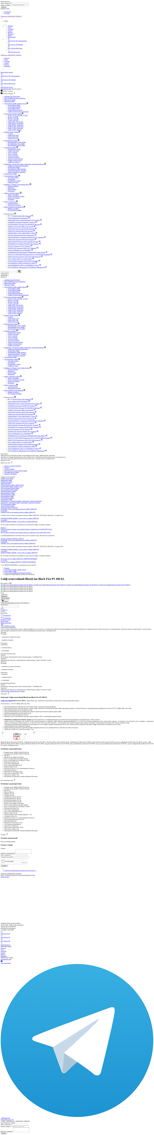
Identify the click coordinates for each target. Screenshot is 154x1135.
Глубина (6, 795)
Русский (6, 13)
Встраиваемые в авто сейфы (16, 145)
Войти (10, 35)
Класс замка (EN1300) (11, 765)
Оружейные (11, 179)
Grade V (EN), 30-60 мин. (15, 128)
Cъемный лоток (9, 816)
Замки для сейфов (13, 194)
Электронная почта (6, 857)
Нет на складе (5, 598)
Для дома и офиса (13, 177)
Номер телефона (6, 5)
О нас (9, 27)
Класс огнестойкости (10, 760)
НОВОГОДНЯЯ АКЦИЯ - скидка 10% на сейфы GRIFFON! (19, 521)
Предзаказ (4, 596)
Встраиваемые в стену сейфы (17, 142)
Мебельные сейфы (10, 100)
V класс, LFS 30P (13, 120)
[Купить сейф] (22, 739)
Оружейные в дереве (14, 149)
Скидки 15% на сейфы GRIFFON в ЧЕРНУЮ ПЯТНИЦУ (18, 562)
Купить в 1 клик (6, 619)
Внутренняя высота (10, 798)
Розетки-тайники (13, 186)
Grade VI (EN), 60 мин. (15, 130)
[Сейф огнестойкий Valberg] (41, 739)
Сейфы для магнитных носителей (18, 111)
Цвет (5, 773)
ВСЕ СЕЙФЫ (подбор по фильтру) (15, 98)
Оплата (10, 30)
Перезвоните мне (6, 89)
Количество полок (9, 768)
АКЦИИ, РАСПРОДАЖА (12, 96)
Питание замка (8, 814)
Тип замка (7, 763)
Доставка (10, 29)
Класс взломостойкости (11, 758)
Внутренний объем (10, 762)
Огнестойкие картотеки (15, 110)
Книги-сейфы (12, 189)
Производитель (9, 776)
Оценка (3, 848)
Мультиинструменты (14, 205)
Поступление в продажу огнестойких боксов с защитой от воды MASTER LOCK (25, 532)
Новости (10, 26)
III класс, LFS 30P (13, 118)
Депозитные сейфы (14, 167)
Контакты (11, 34)
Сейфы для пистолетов (15, 160)
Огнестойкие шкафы (14, 107)
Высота (6, 792)
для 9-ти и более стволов (15, 159)
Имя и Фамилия (6, 3)
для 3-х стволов (12, 152)
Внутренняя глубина (10, 801)
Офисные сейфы (9, 101)
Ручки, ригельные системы (16, 196)
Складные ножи (13, 203)
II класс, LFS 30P (13, 117)
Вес (5, 755)
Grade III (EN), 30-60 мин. (15, 125)
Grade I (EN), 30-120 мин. (15, 122)
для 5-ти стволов (13, 155)
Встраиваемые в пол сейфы (16, 144)
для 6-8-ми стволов (13, 157)
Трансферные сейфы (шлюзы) (17, 169)
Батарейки (11, 199)
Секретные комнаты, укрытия (17, 170)
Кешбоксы (11, 188)
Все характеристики (13, 691)
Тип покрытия (8, 824)
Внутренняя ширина (10, 800)
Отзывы (22, 691)
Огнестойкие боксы (14, 108)
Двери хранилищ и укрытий (16, 172)
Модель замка (8, 767)
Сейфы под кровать (14, 162)
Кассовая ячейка (9, 770)
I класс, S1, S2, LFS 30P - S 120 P (18, 115)
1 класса (10, 133)
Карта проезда (5, 877)
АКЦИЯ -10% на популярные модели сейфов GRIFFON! (18, 512)
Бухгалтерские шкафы (14, 210)
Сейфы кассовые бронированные (18, 166)
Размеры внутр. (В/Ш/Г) (11, 754)
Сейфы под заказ (13, 182)
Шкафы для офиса (13, 208)
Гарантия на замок (10, 775)
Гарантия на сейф (9, 826)
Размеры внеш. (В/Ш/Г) (11, 752)
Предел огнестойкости (11, 757)
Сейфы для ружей (13, 151)
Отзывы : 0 (4, 610)
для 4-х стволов (12, 154)
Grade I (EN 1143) (13, 137)
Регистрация (12, 37)
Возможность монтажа (11, 771)
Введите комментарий (8, 853)
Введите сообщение (7, 1131)
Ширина (6, 793)
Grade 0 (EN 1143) (13, 135)
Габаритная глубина (10, 797)
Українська (7, 12)
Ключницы (11, 191)
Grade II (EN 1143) (13, 138)
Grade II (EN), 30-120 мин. (16, 123)
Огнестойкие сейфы (14, 105)
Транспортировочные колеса (13, 819)
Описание (4, 691)
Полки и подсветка (14, 198)
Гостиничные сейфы (10, 174)
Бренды (10, 32)
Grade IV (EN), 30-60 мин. (16, 126)
